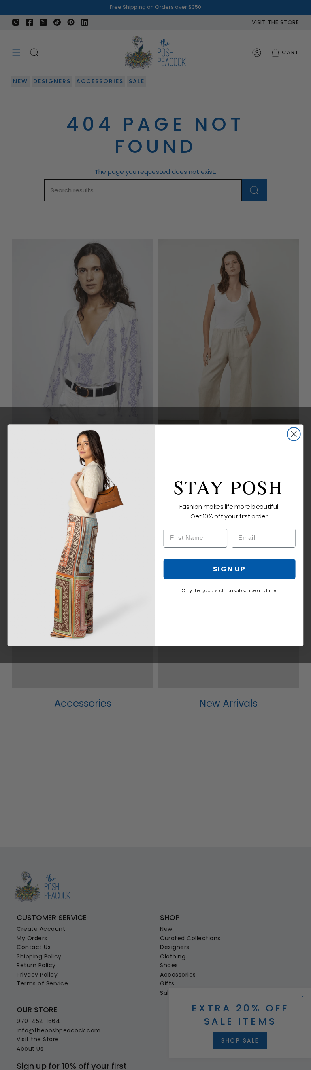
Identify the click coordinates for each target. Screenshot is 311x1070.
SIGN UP (229, 568)
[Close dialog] (293, 434)
